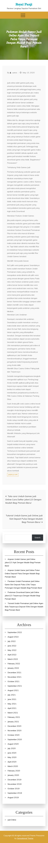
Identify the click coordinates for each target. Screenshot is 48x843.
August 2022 (13, 637)
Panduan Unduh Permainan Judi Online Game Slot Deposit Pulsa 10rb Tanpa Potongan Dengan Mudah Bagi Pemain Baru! (23, 584)
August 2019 (13, 797)
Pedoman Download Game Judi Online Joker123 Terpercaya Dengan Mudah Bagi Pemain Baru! (22, 595)
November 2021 (14, 677)
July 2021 (12, 695)
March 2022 (13, 659)
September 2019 (15, 793)
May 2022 (12, 650)
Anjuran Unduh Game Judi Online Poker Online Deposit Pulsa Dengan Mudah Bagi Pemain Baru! (22, 573)
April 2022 (12, 654)
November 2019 (14, 784)
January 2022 (13, 668)
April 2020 (12, 762)
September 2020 (15, 739)
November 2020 (14, 730)
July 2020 (12, 748)
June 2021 (12, 699)
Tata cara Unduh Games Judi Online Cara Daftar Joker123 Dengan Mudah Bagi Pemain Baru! (23, 499)
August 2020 (13, 744)
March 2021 (13, 712)
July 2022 (12, 641)
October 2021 (13, 681)
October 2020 (13, 735)
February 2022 (14, 663)
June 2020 (12, 753)
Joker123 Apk (12, 475)
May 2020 (12, 757)
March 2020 (13, 766)
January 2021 (13, 721)
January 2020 (13, 775)
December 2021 (14, 672)
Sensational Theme (25, 838)
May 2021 (12, 704)
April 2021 (12, 708)
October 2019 (13, 788)
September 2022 (15, 632)
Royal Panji (24, 4)
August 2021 (13, 690)
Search (37, 537)
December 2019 (14, 779)
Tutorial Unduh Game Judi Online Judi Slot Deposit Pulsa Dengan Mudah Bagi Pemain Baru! (24, 518)
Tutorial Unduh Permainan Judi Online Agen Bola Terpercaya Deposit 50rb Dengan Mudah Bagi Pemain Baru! (24, 606)
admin (14, 73)
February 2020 (14, 770)
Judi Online (12, 820)
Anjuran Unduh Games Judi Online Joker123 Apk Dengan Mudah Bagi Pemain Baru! (23, 562)
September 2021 (15, 686)
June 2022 (12, 646)
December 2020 (14, 726)
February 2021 (14, 717)
